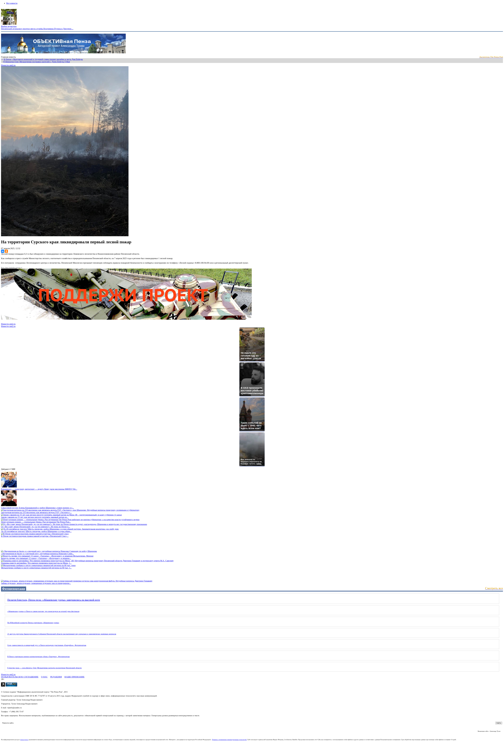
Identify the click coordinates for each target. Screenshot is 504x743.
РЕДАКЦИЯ (56, 677)
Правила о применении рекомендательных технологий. (229, 739)
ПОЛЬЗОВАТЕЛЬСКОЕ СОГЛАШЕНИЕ (19, 677)
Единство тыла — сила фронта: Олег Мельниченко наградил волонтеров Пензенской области (44, 668)
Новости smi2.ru (8, 65)
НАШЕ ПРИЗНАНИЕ (74, 677)
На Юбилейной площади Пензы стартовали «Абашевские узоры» (33, 623)
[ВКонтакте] (2, 251)
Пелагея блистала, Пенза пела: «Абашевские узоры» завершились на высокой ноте (53, 599)
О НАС (44, 677)
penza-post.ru (24, 739)
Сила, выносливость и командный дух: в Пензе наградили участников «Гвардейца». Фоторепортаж (46, 645)
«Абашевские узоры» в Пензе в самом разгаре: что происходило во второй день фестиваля (43, 611)
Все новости (11, 3)
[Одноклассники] (6, 251)
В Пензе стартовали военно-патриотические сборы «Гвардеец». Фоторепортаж (38, 657)
